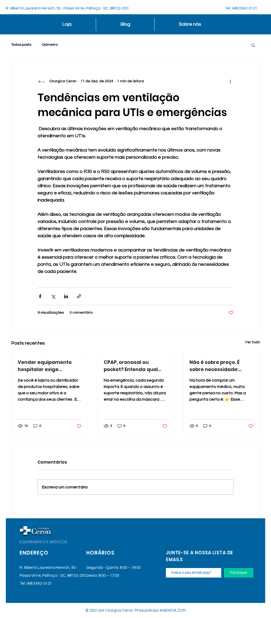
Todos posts (21, 45)
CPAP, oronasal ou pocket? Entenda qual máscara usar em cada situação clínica (133, 366)
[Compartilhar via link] (79, 296)
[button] (253, 45)
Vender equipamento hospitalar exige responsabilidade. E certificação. (45, 366)
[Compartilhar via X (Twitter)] (53, 296)
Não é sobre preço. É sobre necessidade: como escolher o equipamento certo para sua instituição (220, 366)
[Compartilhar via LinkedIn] (66, 296)
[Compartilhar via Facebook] (40, 296)
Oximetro (50, 45)
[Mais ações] (230, 81)
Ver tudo (252, 342)
